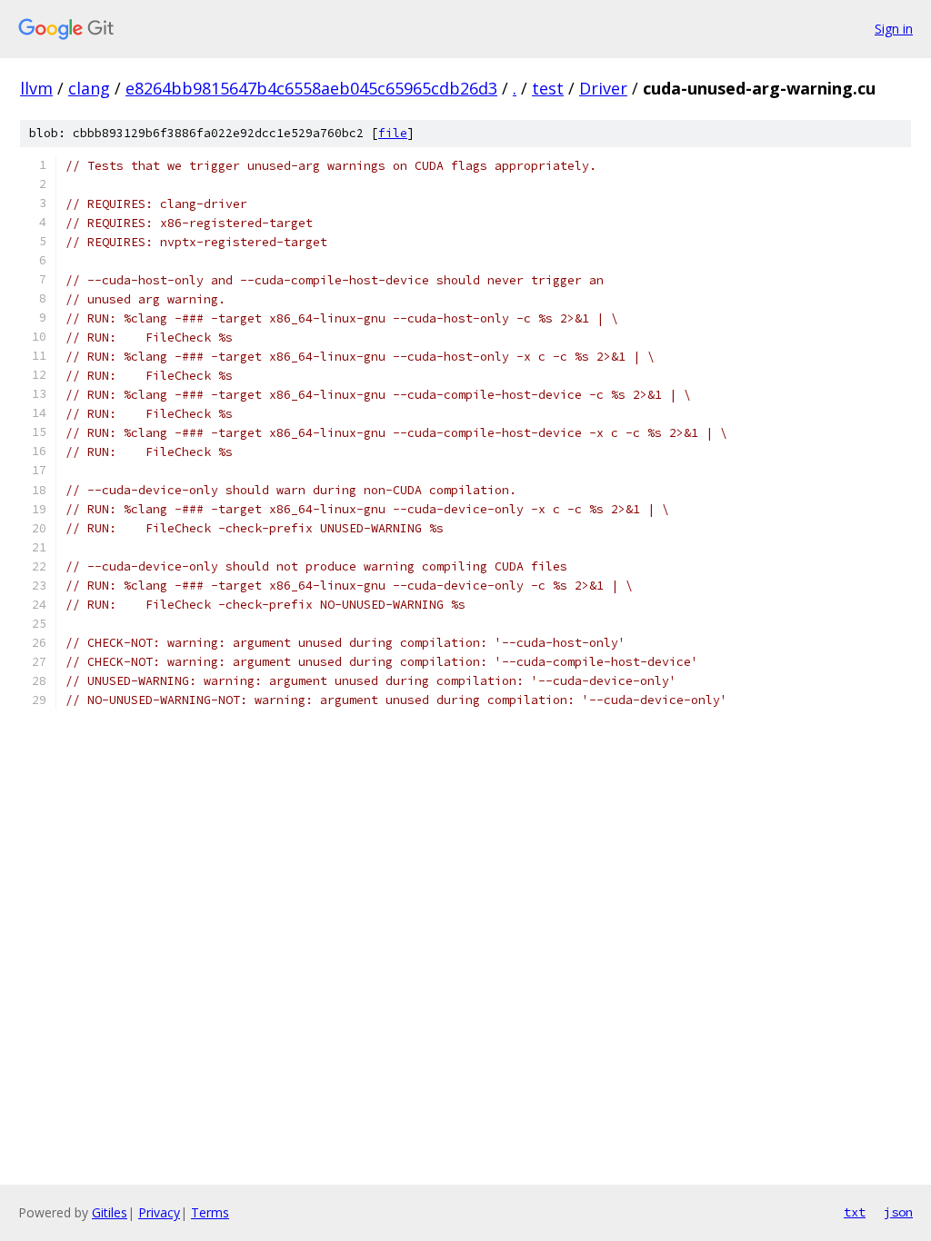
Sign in (894, 28)
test (548, 88)
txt (855, 1212)
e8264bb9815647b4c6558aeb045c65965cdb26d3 (311, 88)
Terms (210, 1212)
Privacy (159, 1212)
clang (89, 88)
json (898, 1212)
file (392, 133)
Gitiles (109, 1212)
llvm (36, 88)
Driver (603, 88)
